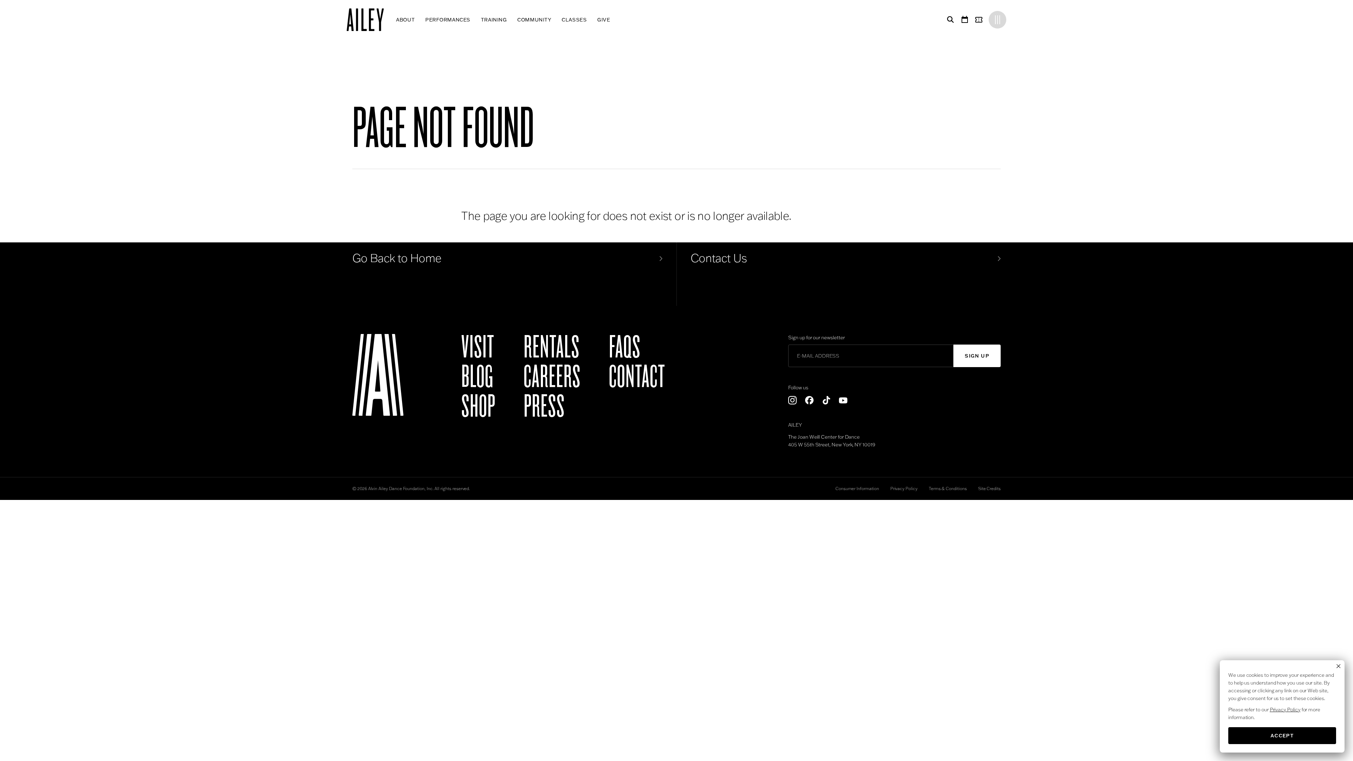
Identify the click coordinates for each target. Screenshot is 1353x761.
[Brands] (997, 20)
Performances (447, 20)
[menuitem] (405, 19)
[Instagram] (792, 400)
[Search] (949, 19)
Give (603, 20)
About (405, 20)
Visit (477, 347)
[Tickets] (980, 19)
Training (494, 20)
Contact (637, 377)
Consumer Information (857, 488)
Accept (1282, 735)
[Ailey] (369, 19)
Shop (478, 406)
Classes (574, 20)
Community (534, 20)
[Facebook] (809, 400)
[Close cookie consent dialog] (1339, 666)
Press (544, 406)
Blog (477, 377)
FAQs (625, 347)
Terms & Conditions (948, 488)
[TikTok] (826, 400)
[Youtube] (843, 400)
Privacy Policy (904, 488)
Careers (552, 377)
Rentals (552, 347)
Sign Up (977, 356)
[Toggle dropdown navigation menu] (615, 20)
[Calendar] (965, 19)
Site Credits (989, 488)
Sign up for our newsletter (816, 337)
